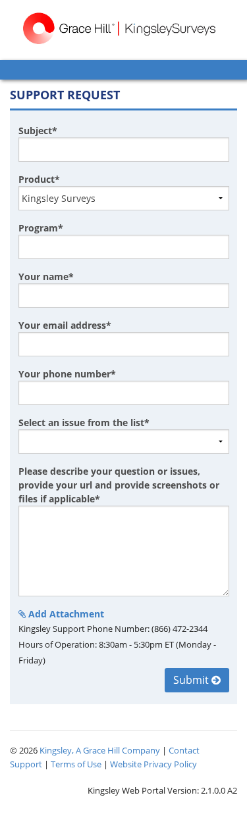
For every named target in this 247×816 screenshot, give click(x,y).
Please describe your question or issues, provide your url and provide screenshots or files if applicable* (118, 485)
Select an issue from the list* (84, 422)
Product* (39, 179)
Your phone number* (67, 374)
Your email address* (64, 325)
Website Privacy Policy (153, 764)
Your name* (46, 276)
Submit (192, 680)
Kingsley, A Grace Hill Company (100, 750)
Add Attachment (65, 614)
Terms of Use (76, 764)
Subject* (37, 130)
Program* (40, 228)
